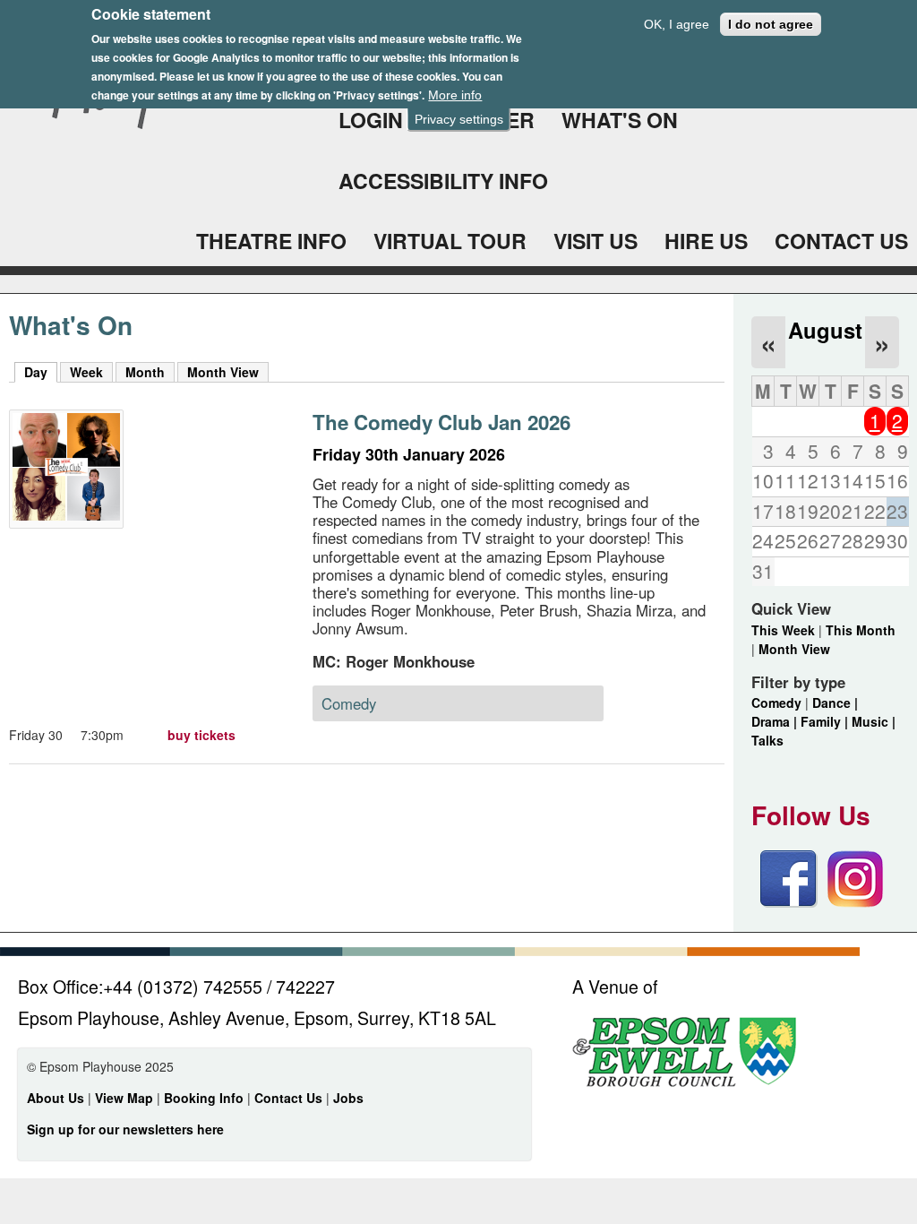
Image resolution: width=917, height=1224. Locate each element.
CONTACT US (841, 240)
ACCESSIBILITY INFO (443, 180)
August (825, 330)
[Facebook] (789, 902)
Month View (223, 372)
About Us (55, 1098)
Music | (874, 721)
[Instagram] (855, 902)
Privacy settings (459, 119)
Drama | (776, 721)
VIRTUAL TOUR (450, 240)
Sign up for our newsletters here (125, 1129)
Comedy (776, 702)
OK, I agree (676, 24)
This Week (783, 630)
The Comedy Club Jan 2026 (441, 422)
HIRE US (706, 240)
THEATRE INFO (271, 240)
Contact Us (290, 1098)
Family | (826, 721)
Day (40, 372)
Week (86, 372)
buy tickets (201, 735)
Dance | (835, 702)
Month (145, 372)
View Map (126, 1098)
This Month (861, 630)
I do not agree (770, 24)
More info (455, 95)
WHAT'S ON (619, 119)
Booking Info (204, 1098)
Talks (767, 740)
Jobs (348, 1098)
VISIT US (595, 240)
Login (371, 119)
